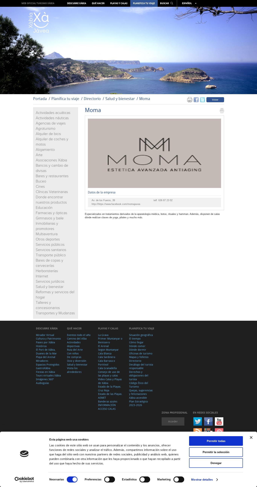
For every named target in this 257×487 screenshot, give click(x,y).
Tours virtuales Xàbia (48, 375)
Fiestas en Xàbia (45, 372)
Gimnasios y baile (50, 218)
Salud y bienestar (120, 98)
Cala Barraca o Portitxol (106, 362)
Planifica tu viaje (144, 3)
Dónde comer (137, 346)
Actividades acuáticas (53, 113)
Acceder (173, 421)
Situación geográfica (141, 335)
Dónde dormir (137, 349)
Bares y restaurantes (52, 176)
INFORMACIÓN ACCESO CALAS (107, 407)
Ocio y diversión (76, 361)
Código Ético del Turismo (138, 385)
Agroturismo (45, 128)
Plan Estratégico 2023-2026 (138, 403)
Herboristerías (47, 271)
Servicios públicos (50, 244)
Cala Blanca (104, 353)
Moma (144, 98)
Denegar (216, 463)
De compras (74, 357)
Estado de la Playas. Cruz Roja (109, 388)
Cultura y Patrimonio (48, 338)
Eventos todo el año (78, 335)
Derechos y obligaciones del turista (138, 375)
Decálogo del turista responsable (141, 366)
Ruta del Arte (75, 349)
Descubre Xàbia (76, 3)
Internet (42, 276)
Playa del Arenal (45, 357)
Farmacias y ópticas (51, 213)
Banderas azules (107, 401)
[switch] (109, 479)
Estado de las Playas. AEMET (110, 395)
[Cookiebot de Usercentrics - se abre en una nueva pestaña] (24, 479)
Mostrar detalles (202, 479)
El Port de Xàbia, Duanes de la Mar (46, 351)
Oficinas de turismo (140, 353)
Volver (215, 99)
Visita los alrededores (74, 370)
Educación (44, 207)
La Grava (103, 335)
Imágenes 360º (45, 379)
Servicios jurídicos (50, 281)
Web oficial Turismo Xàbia (37, 3)
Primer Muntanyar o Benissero (110, 340)
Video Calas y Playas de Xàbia (110, 381)
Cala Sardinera (106, 357)
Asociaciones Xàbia (51, 160)
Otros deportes (48, 239)
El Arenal (103, 346)
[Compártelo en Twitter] (202, 99)
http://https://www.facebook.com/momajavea (116, 204)
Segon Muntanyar (108, 349)
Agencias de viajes (51, 123)
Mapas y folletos (138, 357)
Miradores (42, 361)
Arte (39, 155)
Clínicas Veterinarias (52, 192)
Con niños (73, 353)
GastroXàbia (43, 368)
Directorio (93, 98)
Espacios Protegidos (47, 364)
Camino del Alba (77, 338)
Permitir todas (216, 441)
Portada (40, 98)
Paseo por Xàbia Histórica (45, 344)
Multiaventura (47, 234)
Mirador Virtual (45, 335)
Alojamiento (45, 149)
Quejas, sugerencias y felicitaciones (141, 392)
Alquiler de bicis (48, 134)
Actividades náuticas (52, 118)
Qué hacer (98, 3)
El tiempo (135, 338)
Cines (40, 186)
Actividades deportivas (74, 344)
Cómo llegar (136, 342)
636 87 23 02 (165, 200)
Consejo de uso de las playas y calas (109, 373)
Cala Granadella (107, 368)
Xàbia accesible (138, 397)
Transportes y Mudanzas (55, 313)
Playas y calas (118, 3)
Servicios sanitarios (51, 250)
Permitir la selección (216, 452)
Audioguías (42, 383)
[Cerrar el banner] (251, 437)
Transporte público (51, 255)
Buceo (41, 181)
